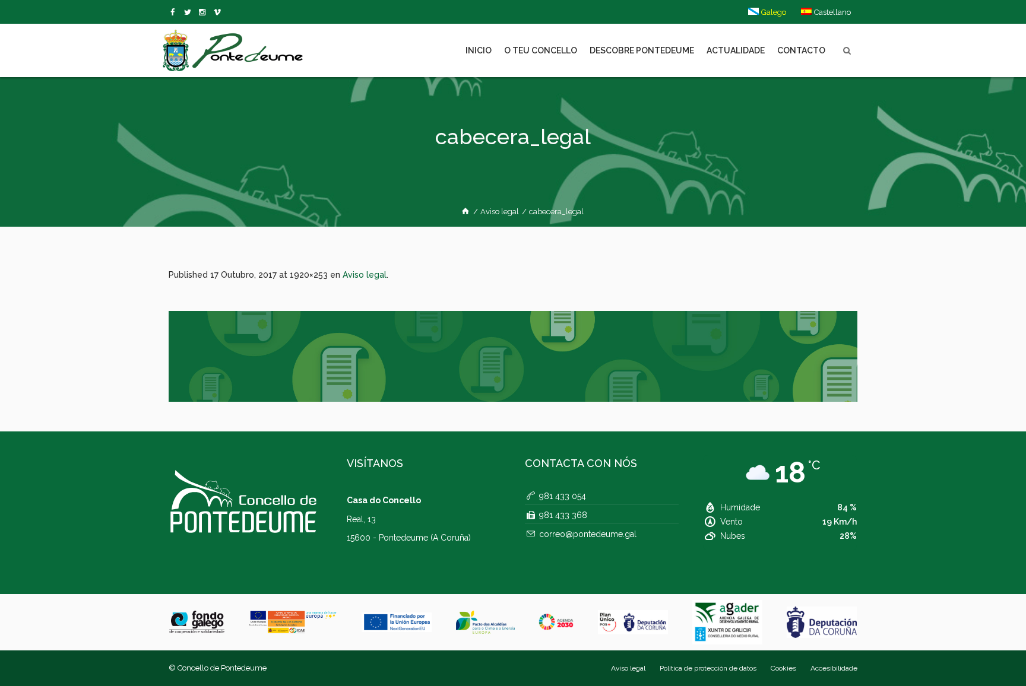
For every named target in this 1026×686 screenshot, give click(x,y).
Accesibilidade (833, 668)
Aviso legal (499, 211)
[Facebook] (175, 12)
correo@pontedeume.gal (587, 534)
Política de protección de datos (708, 668)
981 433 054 (562, 496)
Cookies (783, 668)
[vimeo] (189, 12)
